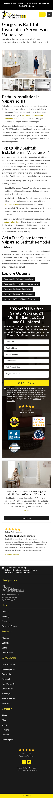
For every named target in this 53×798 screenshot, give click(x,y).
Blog (4, 720)
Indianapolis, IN (8, 664)
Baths (4, 648)
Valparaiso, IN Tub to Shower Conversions (21, 284)
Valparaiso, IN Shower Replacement (18, 294)
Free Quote (26, 796)
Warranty (6, 616)
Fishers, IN (6, 679)
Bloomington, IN (8, 669)
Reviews (5, 730)
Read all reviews (12, 554)
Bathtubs (5, 643)
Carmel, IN (6, 674)
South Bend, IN (8, 698)
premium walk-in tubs (11, 222)
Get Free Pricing (26, 383)
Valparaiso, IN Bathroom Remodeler (18, 279)
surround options (12, 204)
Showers (5, 638)
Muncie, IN (6, 694)
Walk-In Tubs (7, 652)
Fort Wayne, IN (8, 684)
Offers (4, 725)
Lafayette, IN (7, 689)
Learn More (26, 518)
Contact (5, 611)
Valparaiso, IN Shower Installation (17, 289)
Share (26, 510)
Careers (5, 735)
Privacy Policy (11, 401)
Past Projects (7, 739)
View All (5, 703)
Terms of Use (37, 399)
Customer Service (9, 626)
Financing (6, 621)
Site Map (32, 768)
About (4, 715)
